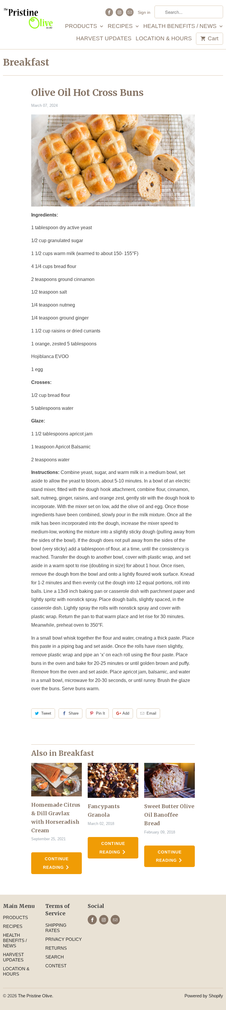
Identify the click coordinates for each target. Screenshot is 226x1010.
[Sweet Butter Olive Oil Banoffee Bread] (169, 780)
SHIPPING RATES (56, 928)
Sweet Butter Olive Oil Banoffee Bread (169, 815)
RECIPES (121, 26)
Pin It (100, 713)
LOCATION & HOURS (164, 38)
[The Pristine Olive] (28, 20)
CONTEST (56, 965)
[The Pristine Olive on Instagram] (119, 12)
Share (74, 713)
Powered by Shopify (204, 995)
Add (125, 713)
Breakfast (26, 62)
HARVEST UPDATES (104, 38)
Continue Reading (56, 863)
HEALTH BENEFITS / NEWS (180, 26)
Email (151, 713)
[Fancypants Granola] (113, 780)
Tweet (46, 713)
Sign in (144, 12)
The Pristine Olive (35, 995)
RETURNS (56, 948)
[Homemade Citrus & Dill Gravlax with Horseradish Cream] (56, 780)
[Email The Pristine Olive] (130, 12)
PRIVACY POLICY (63, 939)
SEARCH (54, 956)
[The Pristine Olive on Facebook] (109, 12)
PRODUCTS (82, 26)
